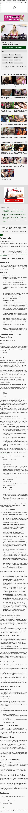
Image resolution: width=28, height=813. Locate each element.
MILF (12, 60)
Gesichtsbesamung (8, 57)
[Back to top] (25, 810)
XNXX (11, 62)
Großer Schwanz (18, 57)
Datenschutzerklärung (7, 227)
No (3, 807)
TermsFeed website (4, 453)
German (18, 54)
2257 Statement (17, 227)
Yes (3, 805)
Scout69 (5, 62)
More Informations (17, 5)
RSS (10, 228)
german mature (19, 62)
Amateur (5, 54)
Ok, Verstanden (8, 5)
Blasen (11, 54)
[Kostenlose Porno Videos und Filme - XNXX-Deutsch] (10, 10)
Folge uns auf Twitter (17, 228)
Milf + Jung (18, 60)
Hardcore (6, 60)
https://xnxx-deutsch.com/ (8, 326)
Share (4, 51)
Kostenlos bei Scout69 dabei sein (14, 47)
